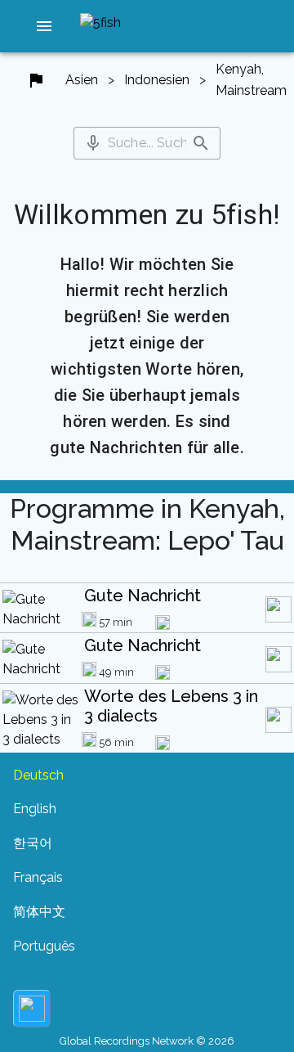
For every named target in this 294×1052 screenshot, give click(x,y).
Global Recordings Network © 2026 (147, 1041)
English (34, 808)
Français (38, 877)
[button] (44, 26)
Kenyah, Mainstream (251, 79)
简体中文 (39, 911)
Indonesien (156, 80)
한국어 (32, 843)
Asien (81, 80)
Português (44, 946)
